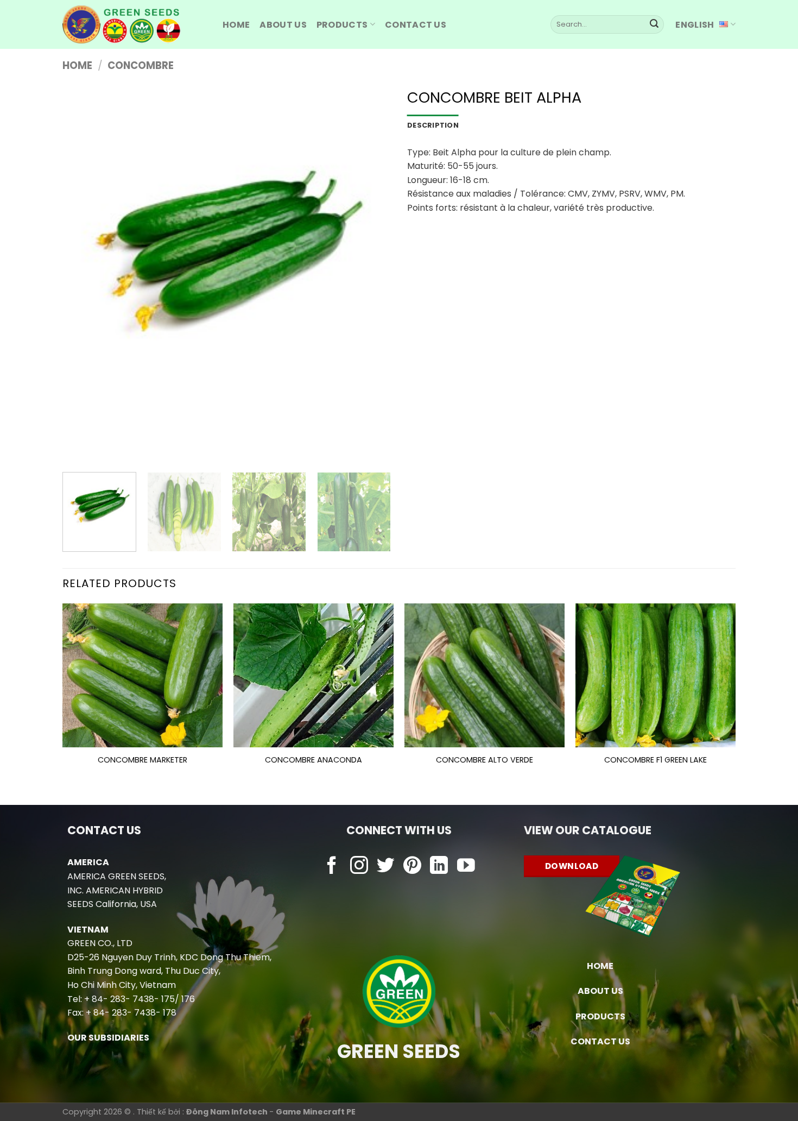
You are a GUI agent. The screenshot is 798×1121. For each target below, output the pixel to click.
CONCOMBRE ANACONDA (313, 760)
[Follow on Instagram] (359, 867)
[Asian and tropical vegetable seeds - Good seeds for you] (134, 24)
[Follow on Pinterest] (412, 867)
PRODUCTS (342, 24)
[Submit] (654, 24)
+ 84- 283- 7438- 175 (129, 999)
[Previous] (82, 275)
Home (77, 65)
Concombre (140, 65)
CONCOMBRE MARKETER (142, 760)
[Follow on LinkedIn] (439, 867)
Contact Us (415, 24)
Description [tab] (433, 125)
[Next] (371, 275)
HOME (236, 24)
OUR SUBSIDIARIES (108, 1037)
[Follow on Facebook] (332, 867)
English (694, 24)
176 (188, 999)
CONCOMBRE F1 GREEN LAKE (655, 760)
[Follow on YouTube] (466, 867)
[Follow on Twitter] (386, 867)
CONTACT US (600, 1041)
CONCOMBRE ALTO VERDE (484, 760)
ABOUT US (283, 24)
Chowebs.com (398, 888)
